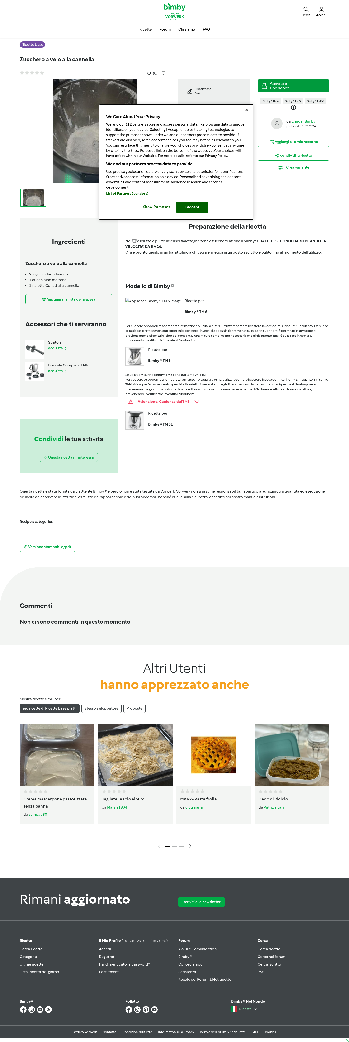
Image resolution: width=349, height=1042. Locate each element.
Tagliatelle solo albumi (124, 799)
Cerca (263, 940)
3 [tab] (181, 846)
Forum (184, 940)
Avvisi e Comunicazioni (197, 949)
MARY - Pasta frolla (198, 799)
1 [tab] (167, 846)
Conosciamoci (190, 964)
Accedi (105, 949)
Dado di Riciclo (273, 799)
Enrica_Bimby (304, 121)
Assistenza (187, 972)
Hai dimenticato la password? (124, 964)
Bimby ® (185, 956)
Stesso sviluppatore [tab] (101, 708)
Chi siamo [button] (186, 29)
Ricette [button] (145, 29)
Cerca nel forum (271, 956)
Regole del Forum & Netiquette (204, 979)
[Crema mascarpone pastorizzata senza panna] (57, 755)
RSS (261, 972)
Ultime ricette (31, 964)
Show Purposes (156, 207)
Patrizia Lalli (274, 807)
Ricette (26, 940)
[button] (306, 11)
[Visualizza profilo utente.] (277, 123)
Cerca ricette (31, 949)
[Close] (246, 110)
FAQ (254, 1032)
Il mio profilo (133, 940)
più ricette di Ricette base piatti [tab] (49, 708)
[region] (176, 162)
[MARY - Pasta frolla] (213, 755)
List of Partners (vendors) (127, 193)
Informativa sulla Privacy (176, 1032)
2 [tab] (174, 846)
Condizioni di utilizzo (137, 1032)
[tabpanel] (174, 787)
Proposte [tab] (134, 708)
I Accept (192, 207)
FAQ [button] (206, 29)
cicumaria (194, 807)
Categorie (28, 956)
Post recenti (109, 972)
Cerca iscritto (269, 964)
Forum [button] (165, 29)
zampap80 (38, 814)
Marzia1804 (117, 807)
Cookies (270, 1032)
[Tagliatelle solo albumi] (135, 755)
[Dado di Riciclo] (292, 755)
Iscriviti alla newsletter (201, 902)
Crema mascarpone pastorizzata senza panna (55, 802)
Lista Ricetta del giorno (39, 972)
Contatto (110, 1032)
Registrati (107, 956)
